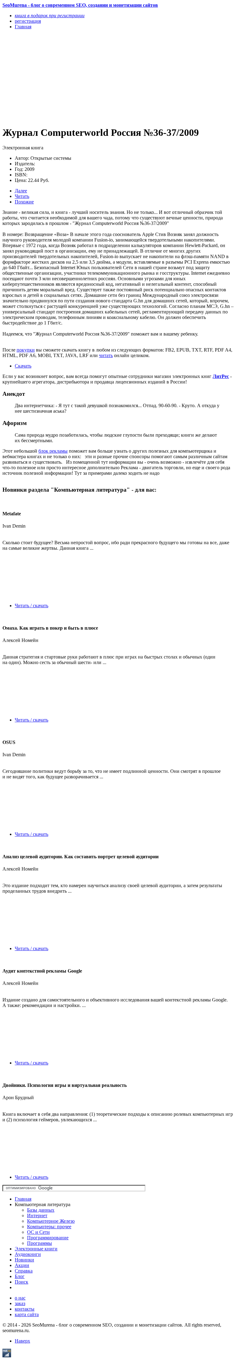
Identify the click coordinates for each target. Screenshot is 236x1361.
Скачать (23, 365)
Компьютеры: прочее (49, 1226)
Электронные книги (36, 1248)
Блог (20, 1276)
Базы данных (40, 1210)
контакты (24, 1309)
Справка (24, 1270)
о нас (20, 1297)
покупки (26, 349)
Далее (21, 190)
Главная (23, 1199)
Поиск (21, 1281)
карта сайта (27, 1314)
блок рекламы (53, 451)
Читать (22, 196)
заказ (20, 1303)
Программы (39, 1243)
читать (106, 355)
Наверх (22, 1340)
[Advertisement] (83, 77)
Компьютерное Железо (51, 1221)
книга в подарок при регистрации (50, 15)
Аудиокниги (28, 1254)
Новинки (24, 1259)
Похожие (24, 201)
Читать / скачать (31, 605)
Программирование (48, 1237)
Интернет (37, 1215)
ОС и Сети (38, 1232)
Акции (22, 1265)
